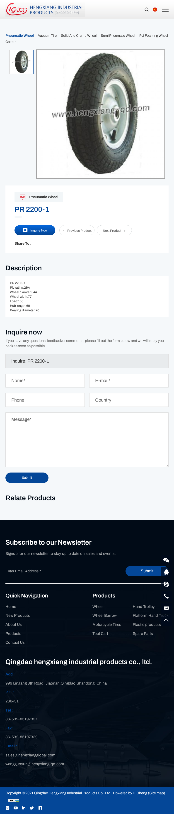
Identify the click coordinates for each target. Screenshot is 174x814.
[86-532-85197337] (166, 596)
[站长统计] (13, 800)
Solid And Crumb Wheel (79, 35)
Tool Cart (100, 633)
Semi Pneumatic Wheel (118, 35)
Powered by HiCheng (130, 793)
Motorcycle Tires (106, 624)
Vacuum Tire (47, 35)
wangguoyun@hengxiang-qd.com (34, 764)
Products (13, 633)
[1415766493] (166, 572)
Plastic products (147, 624)
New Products (17, 615)
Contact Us (15, 642)
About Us (13, 624)
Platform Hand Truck (151, 615)
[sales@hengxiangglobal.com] (166, 608)
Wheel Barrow (104, 615)
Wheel (97, 606)
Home (10, 606)
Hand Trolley (144, 606)
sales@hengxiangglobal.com (30, 755)
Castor (10, 42)
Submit (147, 571)
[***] (166, 584)
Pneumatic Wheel (19, 35)
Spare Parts (143, 633)
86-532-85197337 (21, 719)
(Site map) (156, 793)
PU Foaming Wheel (153, 35)
